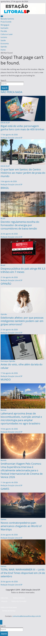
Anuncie (4, 601)
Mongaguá (5, 25)
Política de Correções (18, 601)
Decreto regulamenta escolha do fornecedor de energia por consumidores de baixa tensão (20, 225)
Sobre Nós (4, 598)
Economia (5, 43)
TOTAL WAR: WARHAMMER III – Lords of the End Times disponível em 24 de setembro (23, 573)
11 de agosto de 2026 (9, 482)
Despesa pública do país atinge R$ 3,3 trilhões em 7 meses (23, 270)
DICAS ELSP (5, 122)
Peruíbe (4, 31)
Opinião (4, 46)
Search (3, 80)
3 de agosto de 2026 (9, 181)
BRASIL (5, 188)
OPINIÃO (6, 283)
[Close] (1, 622)
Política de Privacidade (9, 607)
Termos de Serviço (8, 611)
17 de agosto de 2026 (9, 134)
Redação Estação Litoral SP (11, 138)
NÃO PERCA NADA (11, 92)
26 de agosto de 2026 (9, 234)
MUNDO (6, 379)
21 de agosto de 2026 (9, 277)
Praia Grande (6, 22)
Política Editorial (19, 598)
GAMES (5, 488)
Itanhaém (4, 28)
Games (3, 519)
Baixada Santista (7, 19)
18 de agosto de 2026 (9, 429)
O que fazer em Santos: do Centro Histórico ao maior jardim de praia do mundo (23, 173)
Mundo (3, 410)
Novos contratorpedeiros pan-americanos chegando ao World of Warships (21, 526)
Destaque (4, 361)
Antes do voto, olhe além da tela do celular (21, 366)
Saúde (3, 40)
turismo (4, 37)
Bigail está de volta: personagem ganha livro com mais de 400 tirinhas (22, 127)
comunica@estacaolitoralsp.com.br (26, 616)
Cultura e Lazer (7, 34)
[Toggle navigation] (2, 16)
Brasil (3, 218)
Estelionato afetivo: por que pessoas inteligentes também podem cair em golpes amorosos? (22, 321)
